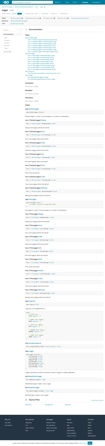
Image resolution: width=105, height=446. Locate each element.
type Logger (29, 75)
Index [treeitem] (5, 37)
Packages (85, 2)
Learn (67, 2)
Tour (27, 425)
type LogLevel (29, 71)
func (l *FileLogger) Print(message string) (41, 63)
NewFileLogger (34, 387)
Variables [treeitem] (6, 43)
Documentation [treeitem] (8, 34)
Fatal (43, 143)
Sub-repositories (50, 425)
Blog (68, 425)
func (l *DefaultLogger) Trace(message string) (42, 49)
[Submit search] (51, 2)
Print (43, 165)
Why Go (57, 2)
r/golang (90, 430)
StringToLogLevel (35, 343)
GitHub (89, 425)
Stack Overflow (30, 428)
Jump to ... (6, 30)
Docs (74, 2)
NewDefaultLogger (35, 376)
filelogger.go (49, 404)
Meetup (90, 433)
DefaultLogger (34, 109)
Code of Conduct (71, 435)
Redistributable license (33, 18)
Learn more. (82, 443)
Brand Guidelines (71, 433)
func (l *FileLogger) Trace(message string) (41, 67)
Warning (44, 188)
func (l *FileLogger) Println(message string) (41, 65)
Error (43, 131)
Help (27, 430)
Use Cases (7, 422)
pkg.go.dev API (50, 430)
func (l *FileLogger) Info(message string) (40, 61)
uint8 (37, 304)
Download (69, 422)
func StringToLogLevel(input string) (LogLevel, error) (44, 73)
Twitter (89, 422)
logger (41, 7)
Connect (91, 419)
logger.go (68, 404)
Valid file (17, 18)
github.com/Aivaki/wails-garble (19, 21)
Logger (31, 351)
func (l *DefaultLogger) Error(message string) (42, 41)
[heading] (7, 2)
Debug (43, 120)
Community (95, 2)
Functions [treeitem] (6, 45)
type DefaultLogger (31, 38)
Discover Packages (7, 7)
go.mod (17, 18)
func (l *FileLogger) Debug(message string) (41, 55)
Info (42, 154)
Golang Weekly (92, 435)
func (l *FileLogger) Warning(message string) (42, 69)
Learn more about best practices (80, 18)
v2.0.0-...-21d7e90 (9, 13)
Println (41, 270)
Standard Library (50, 422)
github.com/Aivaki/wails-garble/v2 (24, 7)
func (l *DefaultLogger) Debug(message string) (42, 40)
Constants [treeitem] (7, 40)
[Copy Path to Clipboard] (45, 7)
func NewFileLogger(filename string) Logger (41, 79)
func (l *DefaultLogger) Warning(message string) (43, 51)
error (58, 346)
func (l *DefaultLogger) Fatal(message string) (42, 43)
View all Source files (96, 400)
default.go (28, 404)
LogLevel (32, 301)
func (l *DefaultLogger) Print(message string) (42, 47)
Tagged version (49, 18)
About (69, 419)
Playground (29, 422)
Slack (89, 428)
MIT (47, 13)
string (53, 123)
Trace (43, 177)
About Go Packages (51, 428)
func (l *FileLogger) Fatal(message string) (41, 59)
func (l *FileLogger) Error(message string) (41, 57)
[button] (11, 18)
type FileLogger (30, 53)
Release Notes (71, 430)
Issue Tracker (70, 428)
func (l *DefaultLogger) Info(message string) (41, 45)
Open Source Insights (18, 23)
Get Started (30, 419)
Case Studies (8, 425)
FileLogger (32, 199)
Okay (90, 443)
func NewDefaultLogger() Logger (38, 77)
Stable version (63, 18)
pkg (36, 7)
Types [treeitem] (6, 48)
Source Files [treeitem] (7, 52)
